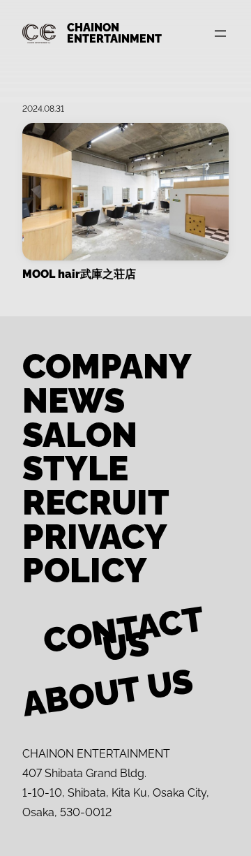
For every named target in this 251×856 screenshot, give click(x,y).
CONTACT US (123, 638)
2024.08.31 (43, 109)
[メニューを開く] (220, 33)
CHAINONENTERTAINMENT (114, 33)
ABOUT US (108, 692)
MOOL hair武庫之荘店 (79, 274)
